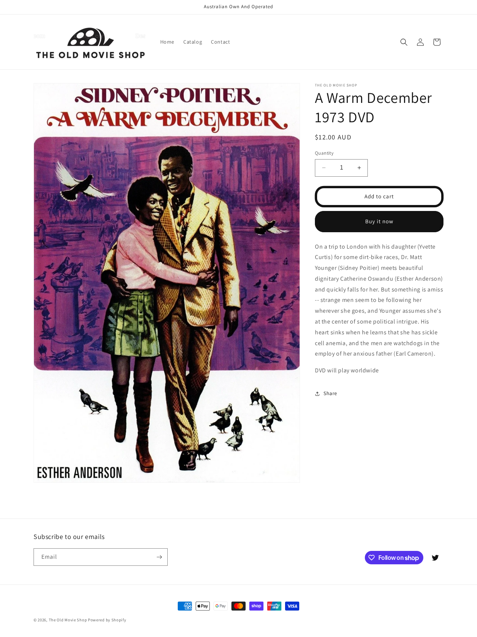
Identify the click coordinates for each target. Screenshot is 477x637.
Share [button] (330, 393)
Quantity (324, 153)
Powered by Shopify (107, 619)
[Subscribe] (159, 557)
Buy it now (379, 221)
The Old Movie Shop (68, 619)
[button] (404, 42)
